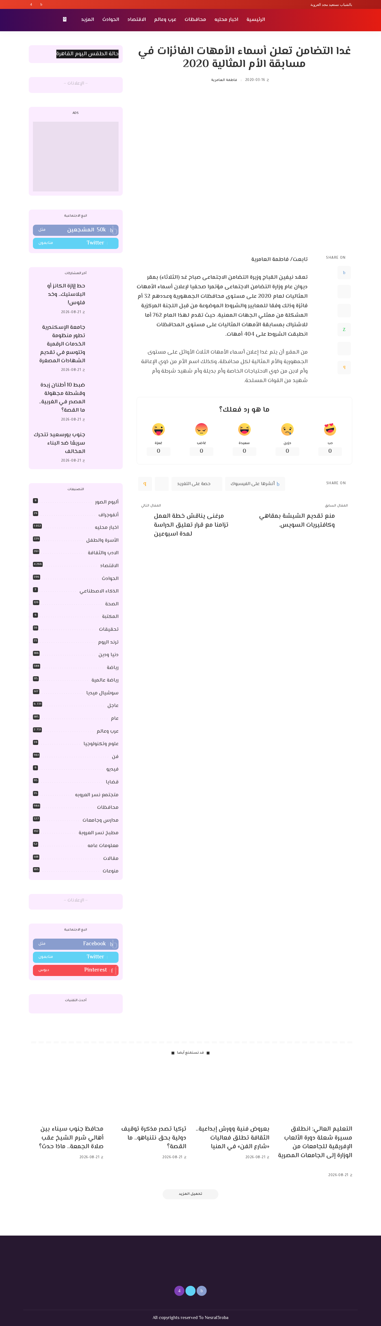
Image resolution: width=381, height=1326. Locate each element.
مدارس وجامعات (101, 820)
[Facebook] (41, 4)
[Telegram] (344, 348)
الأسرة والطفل (102, 541)
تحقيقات (109, 630)
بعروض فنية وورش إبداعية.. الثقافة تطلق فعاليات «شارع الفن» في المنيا (232, 1138)
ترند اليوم (108, 642)
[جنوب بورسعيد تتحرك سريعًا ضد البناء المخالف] (105, 447)
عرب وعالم (108, 731)
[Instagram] (31, 4)
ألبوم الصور (107, 502)
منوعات (111, 871)
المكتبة (110, 617)
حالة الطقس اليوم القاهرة (87, 54)
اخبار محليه (107, 528)
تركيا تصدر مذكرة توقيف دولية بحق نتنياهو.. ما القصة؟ (153, 1138)
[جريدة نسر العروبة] (320, 20)
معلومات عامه (103, 846)
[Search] (32, 20)
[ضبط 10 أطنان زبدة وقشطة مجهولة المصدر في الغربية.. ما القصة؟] (105, 402)
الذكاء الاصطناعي (99, 591)
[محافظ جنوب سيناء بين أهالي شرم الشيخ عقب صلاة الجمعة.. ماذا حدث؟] (66, 1093)
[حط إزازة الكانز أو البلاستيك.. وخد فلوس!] (105, 299)
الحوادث (110, 579)
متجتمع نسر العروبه (97, 795)
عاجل (113, 706)
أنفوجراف (108, 515)
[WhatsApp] (344, 329)
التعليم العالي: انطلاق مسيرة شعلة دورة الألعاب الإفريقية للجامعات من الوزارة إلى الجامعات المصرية (315, 1142)
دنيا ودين (108, 655)
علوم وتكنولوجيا (101, 744)
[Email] (344, 367)
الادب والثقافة (103, 553)
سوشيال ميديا (102, 693)
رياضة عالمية (105, 680)
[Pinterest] (344, 310)
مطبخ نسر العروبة (99, 833)
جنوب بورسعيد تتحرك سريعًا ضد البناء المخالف (59, 443)
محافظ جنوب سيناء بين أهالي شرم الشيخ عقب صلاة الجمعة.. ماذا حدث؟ (71, 1138)
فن (115, 757)
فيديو (112, 769)
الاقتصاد (109, 566)
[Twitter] (36, 4)
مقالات (111, 859)
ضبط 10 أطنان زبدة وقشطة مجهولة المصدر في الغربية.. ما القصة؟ (62, 398)
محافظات (108, 808)
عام (115, 719)
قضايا (112, 782)
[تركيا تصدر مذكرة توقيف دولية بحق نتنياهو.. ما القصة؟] (149, 1093)
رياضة (113, 668)
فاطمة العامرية (224, 80)
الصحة (112, 604)
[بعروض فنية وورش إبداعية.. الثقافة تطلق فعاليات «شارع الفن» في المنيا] (232, 1093)
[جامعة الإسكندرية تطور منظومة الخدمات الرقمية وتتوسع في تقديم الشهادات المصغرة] (105, 348)
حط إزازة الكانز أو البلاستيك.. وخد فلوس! (66, 294)
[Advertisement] (76, 156)
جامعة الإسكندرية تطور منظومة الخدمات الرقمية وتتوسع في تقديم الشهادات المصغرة (62, 344)
